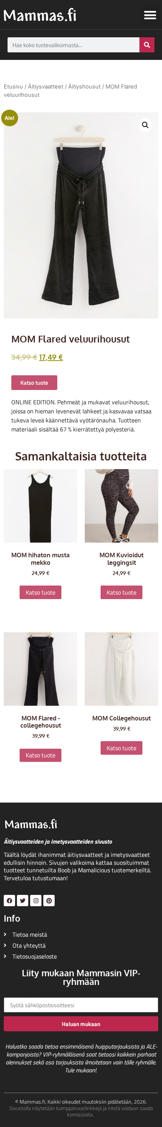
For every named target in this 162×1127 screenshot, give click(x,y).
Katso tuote (40, 592)
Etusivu (13, 86)
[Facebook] (9, 900)
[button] (150, 15)
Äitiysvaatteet (45, 86)
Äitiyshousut (84, 86)
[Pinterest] (49, 900)
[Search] (146, 44)
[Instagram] (35, 900)
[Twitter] (22, 900)
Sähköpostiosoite (25, 993)
